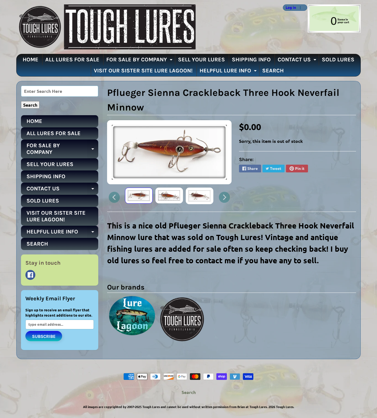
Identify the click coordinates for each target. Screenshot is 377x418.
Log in (291, 7)
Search (189, 392)
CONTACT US (298, 60)
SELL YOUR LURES (201, 59)
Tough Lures (284, 406)
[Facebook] (30, 275)
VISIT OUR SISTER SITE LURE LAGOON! (143, 70)
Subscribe (43, 336)
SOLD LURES (338, 59)
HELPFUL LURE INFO (229, 71)
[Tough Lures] (106, 26)
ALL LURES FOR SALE (72, 59)
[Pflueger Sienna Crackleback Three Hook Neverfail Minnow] (139, 195)
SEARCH (273, 70)
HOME (30, 59)
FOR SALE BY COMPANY (140, 60)
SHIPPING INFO (251, 59)
